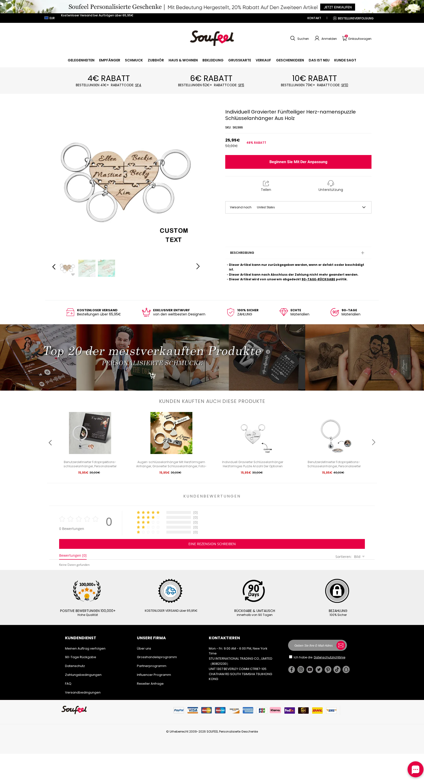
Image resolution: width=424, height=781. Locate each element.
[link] (81, 60)
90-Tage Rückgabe (80, 657)
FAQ (68, 683)
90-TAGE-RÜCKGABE (318, 279)
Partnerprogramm (151, 666)
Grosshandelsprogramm (157, 657)
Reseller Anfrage (150, 683)
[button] (299, 38)
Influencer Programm (154, 674)
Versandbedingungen (83, 692)
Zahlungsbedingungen (83, 674)
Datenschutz (75, 666)
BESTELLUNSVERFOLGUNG (356, 18)
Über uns (144, 648)
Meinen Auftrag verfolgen (85, 648)
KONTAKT (314, 18)
